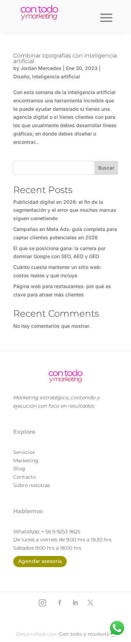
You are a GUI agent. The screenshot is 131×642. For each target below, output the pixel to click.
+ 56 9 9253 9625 (60, 531)
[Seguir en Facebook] (59, 602)
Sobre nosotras (31, 485)
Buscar (106, 168)
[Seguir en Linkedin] (75, 602)
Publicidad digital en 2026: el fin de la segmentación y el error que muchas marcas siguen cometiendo (64, 210)
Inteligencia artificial (56, 76)
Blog (19, 468)
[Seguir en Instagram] (42, 602)
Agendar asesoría (40, 561)
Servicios (24, 452)
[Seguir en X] (90, 602)
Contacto (24, 477)
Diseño (21, 76)
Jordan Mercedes (41, 68)
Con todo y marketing (87, 634)
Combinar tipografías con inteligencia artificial (65, 58)
